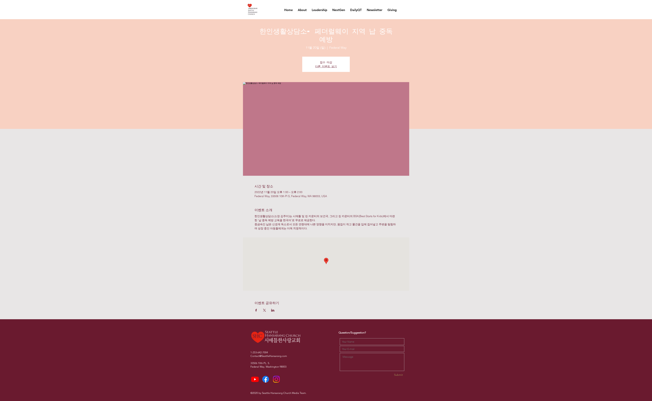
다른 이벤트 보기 (326, 66)
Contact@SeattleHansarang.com (268, 356)
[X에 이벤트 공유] (264, 310)
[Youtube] (254, 379)
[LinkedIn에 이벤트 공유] (272, 310)
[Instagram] (276, 379)
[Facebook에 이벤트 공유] (256, 310)
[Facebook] (265, 379)
